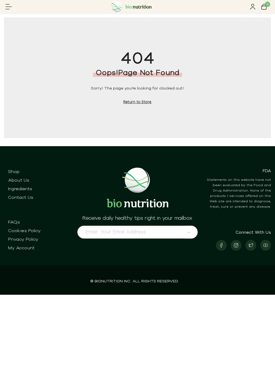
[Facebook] (221, 245)
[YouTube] (265, 245)
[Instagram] (236, 245)
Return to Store (137, 101)
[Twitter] (250, 245)
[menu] (8, 6)
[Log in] (253, 7)
